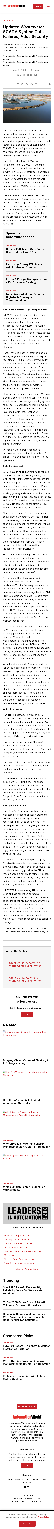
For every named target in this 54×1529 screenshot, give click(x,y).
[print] (49, 84)
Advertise (15, 1510)
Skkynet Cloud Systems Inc (17, 1259)
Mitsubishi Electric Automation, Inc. (21, 1251)
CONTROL (18, 1498)
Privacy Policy (43, 1510)
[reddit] (31, 84)
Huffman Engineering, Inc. (16, 1243)
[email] (36, 84)
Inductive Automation (14, 1247)
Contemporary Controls (15, 1239)
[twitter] (27, 84)
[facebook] (18, 84)
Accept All (27, 1524)
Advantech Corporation (15, 1235)
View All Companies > (27, 1269)
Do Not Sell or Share (29, 1510)
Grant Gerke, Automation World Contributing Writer (25, 964)
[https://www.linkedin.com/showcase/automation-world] (25, 1486)
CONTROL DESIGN (32, 1498)
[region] (27, 1519)
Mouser (7, 1255)
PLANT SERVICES (35, 1501)
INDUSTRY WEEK (18, 1501)
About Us (6, 1510)
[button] (5, 6)
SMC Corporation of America (18, 1263)
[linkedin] (22, 84)
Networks (8, 20)
